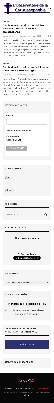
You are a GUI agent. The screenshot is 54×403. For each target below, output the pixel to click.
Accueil (8, 388)
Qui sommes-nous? (25, 388)
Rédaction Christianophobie (14, 36)
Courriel (10, 115)
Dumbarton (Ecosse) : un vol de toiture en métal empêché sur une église (26, 69)
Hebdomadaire (14, 140)
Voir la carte (27, 344)
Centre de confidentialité (19, 362)
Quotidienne (13, 136)
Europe (6, 21)
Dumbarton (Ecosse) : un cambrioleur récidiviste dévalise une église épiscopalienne (24, 29)
